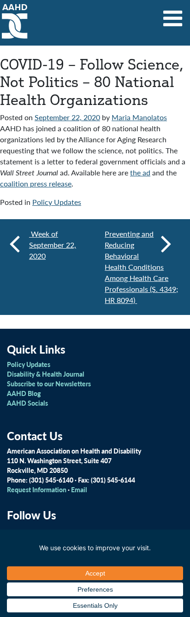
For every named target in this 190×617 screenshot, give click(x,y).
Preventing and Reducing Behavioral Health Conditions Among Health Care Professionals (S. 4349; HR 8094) (141, 266)
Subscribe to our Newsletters (49, 383)
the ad (140, 172)
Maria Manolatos (139, 117)
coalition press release (35, 183)
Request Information (36, 489)
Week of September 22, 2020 (52, 244)
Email (79, 489)
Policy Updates (56, 202)
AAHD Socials (27, 402)
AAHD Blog (24, 393)
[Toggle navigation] (173, 15)
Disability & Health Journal (45, 373)
